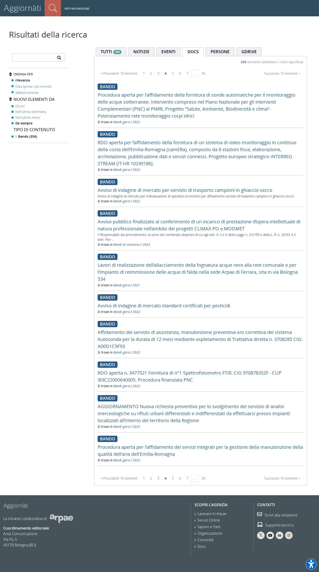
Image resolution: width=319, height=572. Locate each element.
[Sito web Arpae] (61, 518)
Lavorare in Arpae (212, 513)
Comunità (205, 539)
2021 (136, 285)
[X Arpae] (261, 535)
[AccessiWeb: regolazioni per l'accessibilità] (311, 564)
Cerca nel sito (53, 8)
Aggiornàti (22, 8)
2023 (146, 244)
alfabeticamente (27, 92)
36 (203, 73)
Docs (201, 546)
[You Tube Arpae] (270, 535)
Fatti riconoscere (76, 8)
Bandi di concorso (126, 244)
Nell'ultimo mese (27, 117)
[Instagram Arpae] (289, 535)
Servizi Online (208, 520)
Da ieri (20, 106)
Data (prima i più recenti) (33, 86)
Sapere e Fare (208, 526)
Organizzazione (209, 533)
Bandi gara (121, 122)
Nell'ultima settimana (30, 111)
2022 (136, 122)
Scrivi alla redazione (281, 515)
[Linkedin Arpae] (279, 535)
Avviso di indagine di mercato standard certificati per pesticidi (164, 305)
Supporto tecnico (279, 525)
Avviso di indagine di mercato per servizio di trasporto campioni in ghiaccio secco (185, 190)
